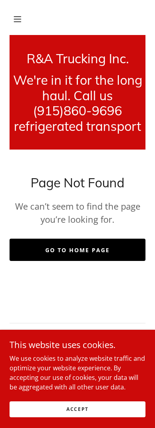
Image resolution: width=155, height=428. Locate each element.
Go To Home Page (77, 250)
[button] (17, 19)
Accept (77, 409)
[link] (77, 58)
